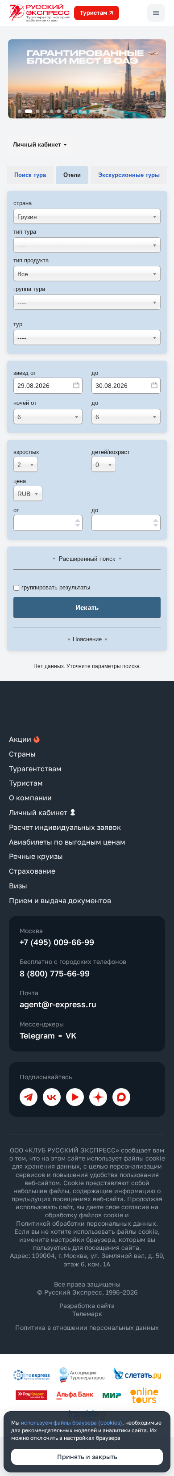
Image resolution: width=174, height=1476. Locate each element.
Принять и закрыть (87, 1456)
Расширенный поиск (87, 558)
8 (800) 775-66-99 (55, 973)
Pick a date (76, 385)
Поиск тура (30, 175)
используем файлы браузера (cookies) (71, 1422)
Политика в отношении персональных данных (87, 1327)
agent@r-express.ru (58, 1004)
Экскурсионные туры (129, 175)
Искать (87, 607)
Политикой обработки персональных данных (86, 1223)
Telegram (37, 1035)
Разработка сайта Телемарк (87, 1309)
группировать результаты (55, 587)
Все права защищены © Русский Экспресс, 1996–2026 (87, 1288)
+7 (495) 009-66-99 (57, 942)
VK (71, 1035)
